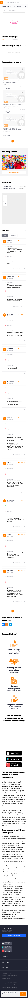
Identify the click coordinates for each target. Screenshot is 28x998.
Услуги (4, 6)
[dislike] (24, 268)
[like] (21, 268)
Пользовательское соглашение (8, 976)
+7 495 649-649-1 (7, 928)
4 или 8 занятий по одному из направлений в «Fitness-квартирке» (12, 129)
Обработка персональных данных (9, 975)
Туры (13, 6)
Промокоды (19, 6)
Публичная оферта (6, 978)
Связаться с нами (14, 935)
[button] (2, 162)
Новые (4, 235)
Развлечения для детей (14, 172)
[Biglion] (3, 2)
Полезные (13, 235)
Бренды (3, 10)
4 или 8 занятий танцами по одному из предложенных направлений (13, 105)
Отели (8, 6)
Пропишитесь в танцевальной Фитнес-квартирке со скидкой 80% (13, 81)
